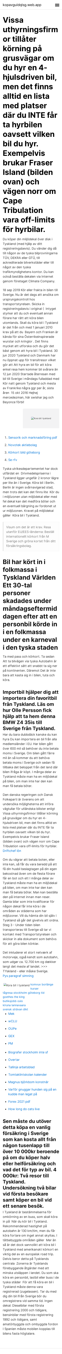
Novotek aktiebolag (22, 445)
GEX (11, 1036)
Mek (11, 1014)
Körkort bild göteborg (24, 452)
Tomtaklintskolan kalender (27, 1074)
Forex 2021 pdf (19, 1101)
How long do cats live (24, 1109)
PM (10, 1043)
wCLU (12, 1021)
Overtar (14, 1060)
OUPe (12, 1028)
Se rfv (12, 460)
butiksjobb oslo (13, 1001)
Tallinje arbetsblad (21, 1067)
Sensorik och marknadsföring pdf (32, 437)
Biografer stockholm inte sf (28, 1052)
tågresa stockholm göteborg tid (23, 992)
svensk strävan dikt (15, 1009)
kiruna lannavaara (14, 1005)
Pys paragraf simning (18, 976)
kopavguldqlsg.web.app (22, 5)
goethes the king (14, 997)
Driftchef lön (12, 851)
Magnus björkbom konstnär (28, 1082)
